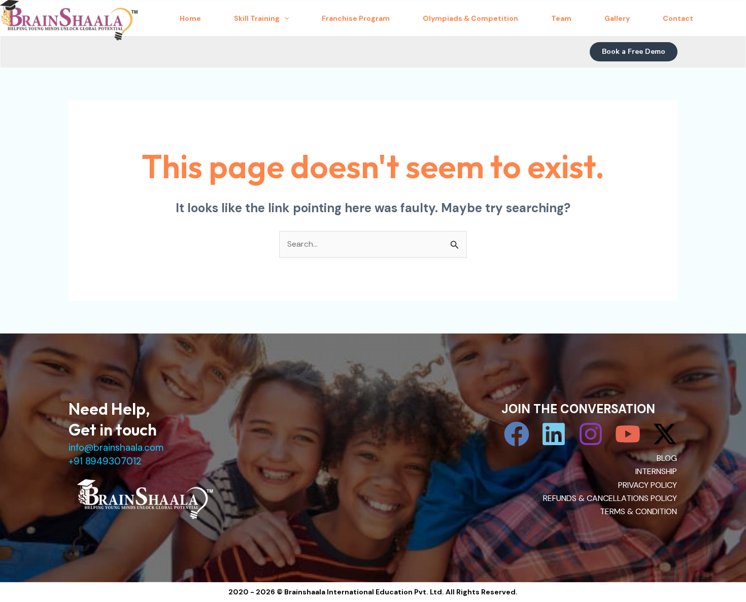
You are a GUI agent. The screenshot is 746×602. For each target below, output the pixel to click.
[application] (284, 18)
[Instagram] (590, 434)
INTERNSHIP (656, 471)
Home (190, 18)
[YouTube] (627, 434)
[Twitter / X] (664, 434)
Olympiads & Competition (470, 18)
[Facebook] (516, 434)
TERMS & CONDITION (638, 511)
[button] (633, 51)
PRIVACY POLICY (647, 485)
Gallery (617, 18)
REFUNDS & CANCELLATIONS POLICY (610, 498)
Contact (678, 18)
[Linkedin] (553, 434)
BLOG (667, 458)
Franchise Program (356, 18)
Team (561, 18)
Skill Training (257, 18)
